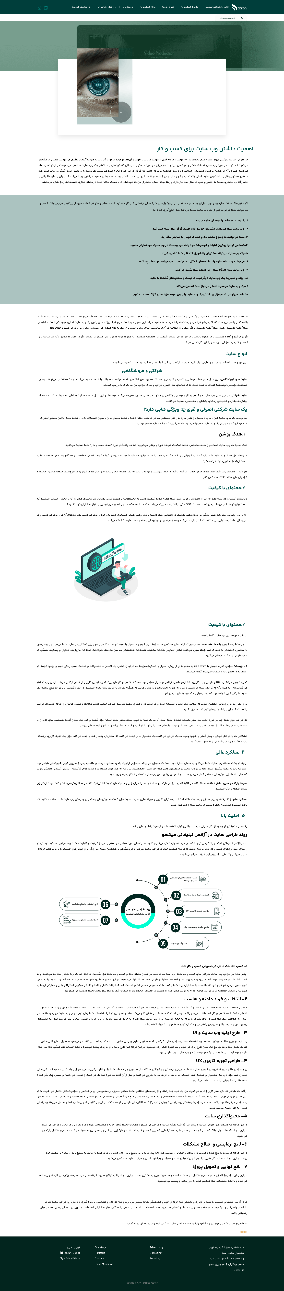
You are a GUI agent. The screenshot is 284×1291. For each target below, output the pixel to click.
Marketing (156, 1253)
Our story (100, 1247)
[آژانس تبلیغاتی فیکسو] (239, 7)
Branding (155, 1259)
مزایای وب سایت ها (195, 203)
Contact (99, 1259)
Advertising (157, 1247)
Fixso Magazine (104, 1264)
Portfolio (100, 1253)
